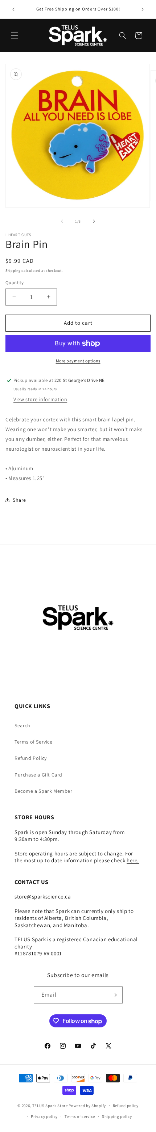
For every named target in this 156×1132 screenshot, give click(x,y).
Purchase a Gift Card (38, 774)
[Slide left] (62, 221)
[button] (14, 35)
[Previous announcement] (13, 9)
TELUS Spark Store (50, 1105)
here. (133, 860)
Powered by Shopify (87, 1105)
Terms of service (80, 1116)
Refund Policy (31, 758)
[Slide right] (94, 221)
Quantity (14, 282)
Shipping (13, 270)
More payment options (78, 360)
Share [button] (19, 500)
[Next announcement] (143, 9)
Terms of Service (34, 741)
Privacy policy (44, 1116)
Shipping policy (117, 1116)
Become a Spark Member (44, 791)
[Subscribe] (114, 994)
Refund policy (126, 1105)
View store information (40, 399)
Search (22, 725)
